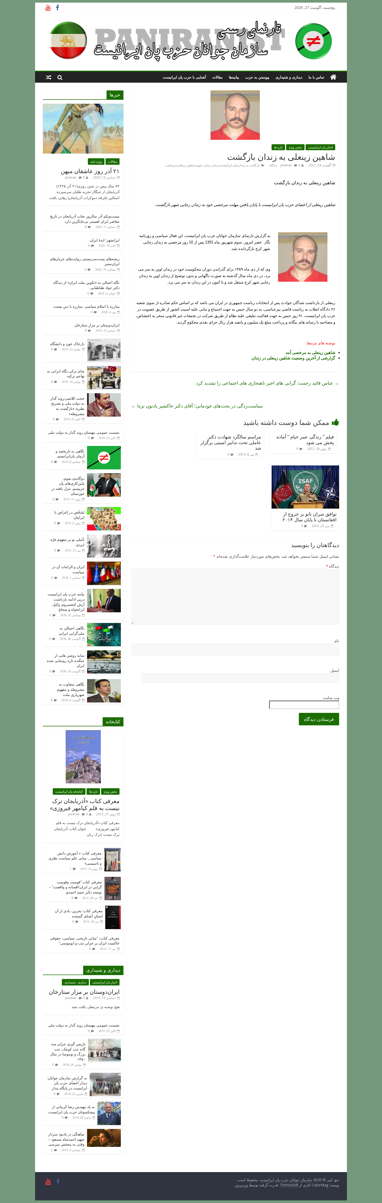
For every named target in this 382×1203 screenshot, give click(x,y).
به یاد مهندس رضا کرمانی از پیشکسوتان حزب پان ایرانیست (71, 1109)
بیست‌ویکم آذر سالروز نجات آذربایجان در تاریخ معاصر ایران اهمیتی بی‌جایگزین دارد (85, 219)
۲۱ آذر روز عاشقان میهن (90, 171)
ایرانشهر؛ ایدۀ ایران (105, 240)
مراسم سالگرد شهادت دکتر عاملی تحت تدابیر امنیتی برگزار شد (230, 442)
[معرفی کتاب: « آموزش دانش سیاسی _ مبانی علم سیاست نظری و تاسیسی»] (112, 850)
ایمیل (335, 670)
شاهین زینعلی (186, 165)
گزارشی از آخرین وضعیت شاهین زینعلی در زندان (293, 358)
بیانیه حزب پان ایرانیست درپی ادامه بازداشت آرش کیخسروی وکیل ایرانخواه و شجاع (66, 601)
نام (336, 640)
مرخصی (170, 165)
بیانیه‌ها (234, 77)
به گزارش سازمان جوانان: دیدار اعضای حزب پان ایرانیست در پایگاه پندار (67, 1082)
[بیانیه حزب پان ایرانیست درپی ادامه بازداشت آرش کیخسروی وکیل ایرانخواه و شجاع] (104, 591)
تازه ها (278, 147)
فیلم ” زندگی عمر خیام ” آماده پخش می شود (305, 439)
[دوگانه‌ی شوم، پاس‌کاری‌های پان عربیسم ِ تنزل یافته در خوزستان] (104, 476)
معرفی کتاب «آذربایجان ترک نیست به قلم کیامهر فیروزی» (85, 804)
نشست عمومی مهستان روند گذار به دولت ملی (84, 432)
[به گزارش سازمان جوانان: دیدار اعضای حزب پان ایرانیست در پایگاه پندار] (105, 1075)
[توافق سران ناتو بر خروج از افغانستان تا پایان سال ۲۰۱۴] (305, 468)
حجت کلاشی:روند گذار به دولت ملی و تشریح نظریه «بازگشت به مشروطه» (67, 406)
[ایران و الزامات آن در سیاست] (104, 564)
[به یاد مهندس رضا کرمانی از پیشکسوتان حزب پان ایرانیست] (109, 1104)
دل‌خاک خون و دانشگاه (67, 343)
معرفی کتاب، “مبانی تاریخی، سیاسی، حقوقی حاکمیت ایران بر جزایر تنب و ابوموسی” (85, 941)
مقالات (217, 77)
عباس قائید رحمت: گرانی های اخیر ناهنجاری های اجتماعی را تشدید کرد (267, 383)
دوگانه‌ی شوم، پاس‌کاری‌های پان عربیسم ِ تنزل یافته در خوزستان (67, 486)
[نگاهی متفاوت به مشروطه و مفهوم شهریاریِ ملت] (104, 681)
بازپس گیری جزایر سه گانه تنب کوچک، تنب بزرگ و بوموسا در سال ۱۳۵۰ (67, 1051)
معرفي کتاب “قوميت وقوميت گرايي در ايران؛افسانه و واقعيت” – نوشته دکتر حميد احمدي (75, 887)
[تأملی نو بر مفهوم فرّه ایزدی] (104, 537)
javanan (286, 165)
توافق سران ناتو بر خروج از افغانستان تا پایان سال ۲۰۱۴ (309, 517)
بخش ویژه (295, 147)
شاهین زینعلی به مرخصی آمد (310, 352)
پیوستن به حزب (257, 77)
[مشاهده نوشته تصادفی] (48, 77)
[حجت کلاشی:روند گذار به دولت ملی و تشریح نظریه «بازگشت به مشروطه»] (104, 395)
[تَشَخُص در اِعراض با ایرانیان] (104, 509)
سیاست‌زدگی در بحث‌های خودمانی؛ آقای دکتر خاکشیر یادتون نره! (197, 406)
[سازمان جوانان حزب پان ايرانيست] (333, 77)
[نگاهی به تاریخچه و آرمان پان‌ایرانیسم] (104, 448)
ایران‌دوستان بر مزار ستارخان (97, 325)
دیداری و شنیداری (288, 77)
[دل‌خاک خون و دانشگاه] (104, 341)
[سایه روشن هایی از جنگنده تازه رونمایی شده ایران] (104, 652)
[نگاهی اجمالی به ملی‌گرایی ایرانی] (104, 625)
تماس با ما (316, 77)
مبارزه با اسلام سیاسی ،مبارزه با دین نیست (86, 306)
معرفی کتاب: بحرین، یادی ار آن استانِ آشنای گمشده (79, 913)
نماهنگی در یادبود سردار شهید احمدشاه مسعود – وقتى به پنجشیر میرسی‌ (66, 1139)
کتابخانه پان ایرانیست (69, 791)
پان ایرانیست (228, 165)
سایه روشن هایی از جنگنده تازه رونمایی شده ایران (65, 660)
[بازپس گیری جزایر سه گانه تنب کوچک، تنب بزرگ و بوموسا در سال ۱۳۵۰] (104, 1041)
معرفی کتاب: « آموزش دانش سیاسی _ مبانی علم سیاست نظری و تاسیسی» (75, 858)
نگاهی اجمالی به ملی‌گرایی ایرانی (71, 631)
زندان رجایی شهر (207, 165)
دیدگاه (332, 566)
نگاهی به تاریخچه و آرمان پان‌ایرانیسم (70, 454)
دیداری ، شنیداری (75, 982)
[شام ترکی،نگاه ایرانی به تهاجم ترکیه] (104, 368)
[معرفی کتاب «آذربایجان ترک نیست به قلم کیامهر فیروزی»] (83, 733)
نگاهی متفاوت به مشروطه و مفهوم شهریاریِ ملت (70, 689)
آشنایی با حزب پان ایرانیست (184, 77)
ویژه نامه (96, 161)
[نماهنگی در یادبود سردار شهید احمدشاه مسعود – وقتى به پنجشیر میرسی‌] (104, 1131)
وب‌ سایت (331, 697)
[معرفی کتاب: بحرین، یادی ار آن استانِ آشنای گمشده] (113, 908)
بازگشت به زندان (249, 165)
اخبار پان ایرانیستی (320, 147)
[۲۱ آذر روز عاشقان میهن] (83, 106)
